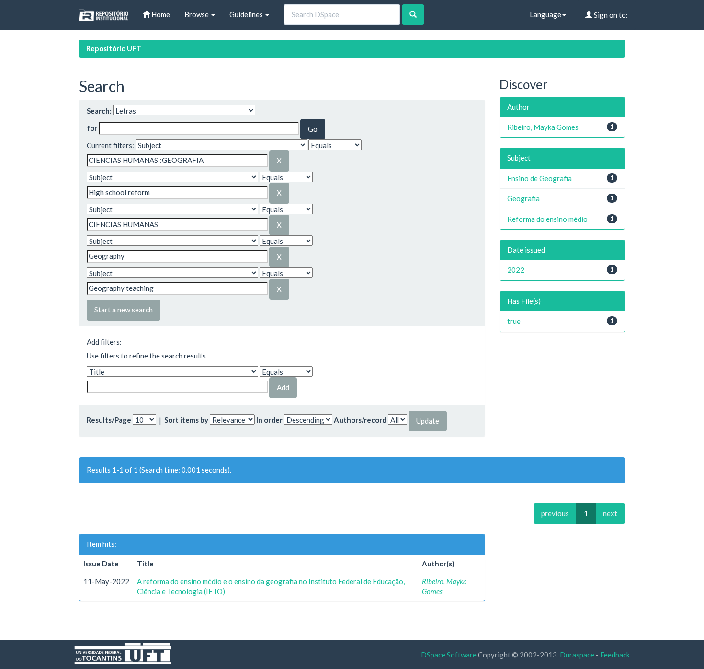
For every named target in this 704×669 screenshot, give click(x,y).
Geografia (523, 198)
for (92, 128)
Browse (197, 14)
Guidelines (246, 14)
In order (269, 419)
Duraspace (577, 654)
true (514, 321)
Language (545, 14)
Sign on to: (610, 15)
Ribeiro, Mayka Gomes (543, 127)
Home (160, 14)
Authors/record (360, 419)
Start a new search (123, 309)
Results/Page (109, 419)
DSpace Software (449, 654)
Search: (99, 110)
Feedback (615, 654)
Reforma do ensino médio (547, 219)
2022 (515, 269)
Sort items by (186, 419)
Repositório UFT (114, 48)
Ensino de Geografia (539, 178)
